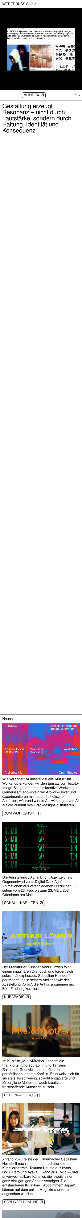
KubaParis (14, 996)
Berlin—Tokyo (18, 1095)
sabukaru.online (21, 1202)
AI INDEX (31, 95)
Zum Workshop (19, 813)
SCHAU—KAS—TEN (21, 902)
